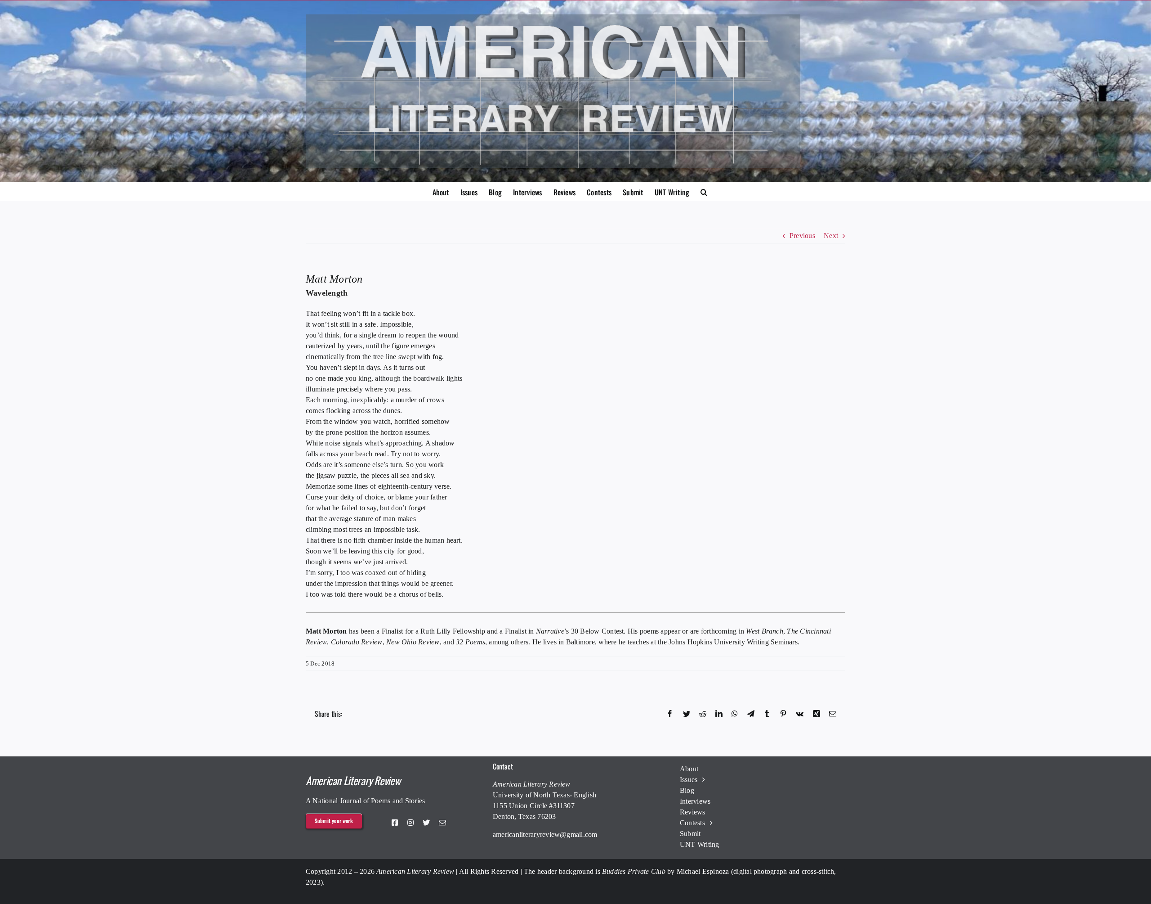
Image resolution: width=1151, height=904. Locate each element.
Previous (802, 235)
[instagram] (410, 822)
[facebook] (395, 822)
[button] (703, 191)
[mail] (442, 822)
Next (831, 235)
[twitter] (426, 822)
